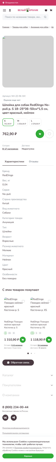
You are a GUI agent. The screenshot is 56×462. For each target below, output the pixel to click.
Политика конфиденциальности (15, 428)
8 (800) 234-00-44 (15, 407)
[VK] (5, 418)
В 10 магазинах (16, 345)
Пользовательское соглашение (15, 433)
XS (9, 333)
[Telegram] (14, 418)
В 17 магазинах (10, 148)
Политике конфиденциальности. (28, 448)
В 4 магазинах (43, 345)
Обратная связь (20, 362)
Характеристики (14, 161)
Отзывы (33, 161)
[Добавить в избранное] (49, 134)
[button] (4, 10)
